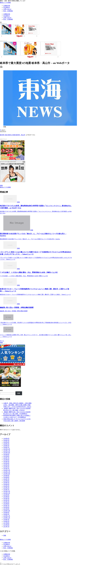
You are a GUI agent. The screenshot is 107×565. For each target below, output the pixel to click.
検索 (1, 390)
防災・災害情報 (8, 548)
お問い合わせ (7, 546)
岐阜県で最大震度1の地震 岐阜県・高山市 (12, 135)
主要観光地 (6, 542)
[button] (3, 130)
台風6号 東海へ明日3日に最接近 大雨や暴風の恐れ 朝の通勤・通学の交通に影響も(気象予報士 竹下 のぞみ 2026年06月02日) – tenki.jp (17, 404)
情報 (1, 185)
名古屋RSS (6, 544)
